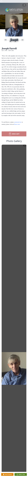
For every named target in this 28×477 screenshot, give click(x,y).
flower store (17, 124)
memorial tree (18, 122)
